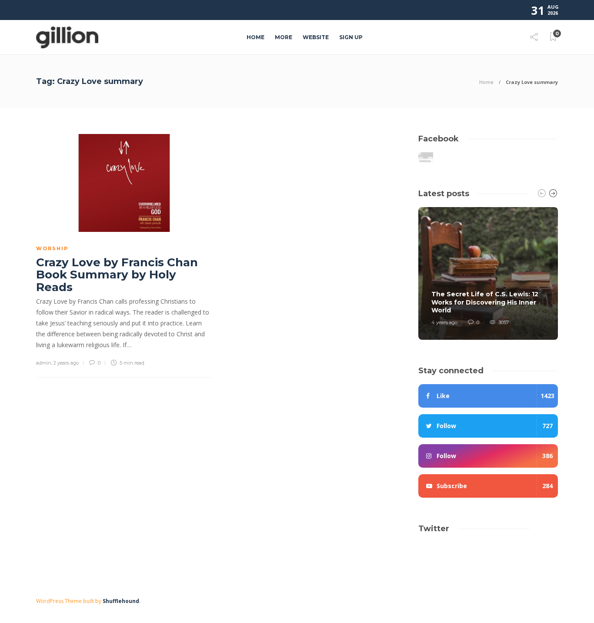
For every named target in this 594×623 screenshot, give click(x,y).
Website (316, 37)
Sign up (351, 37)
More (283, 37)
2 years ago (66, 363)
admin (43, 363)
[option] (488, 273)
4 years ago (444, 322)
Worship (52, 248)
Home (255, 37)
